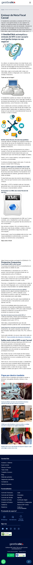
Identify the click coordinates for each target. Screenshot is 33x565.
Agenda (19, 497)
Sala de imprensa (6, 484)
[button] (3, 561)
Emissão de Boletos (7, 502)
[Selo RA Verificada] (20, 555)
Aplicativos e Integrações (24, 502)
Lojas (18, 492)
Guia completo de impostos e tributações (19, 337)
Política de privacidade (12, 551)
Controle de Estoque (7, 495)
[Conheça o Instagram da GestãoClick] (2, 528)
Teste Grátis (4, 470)
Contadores (4, 482)
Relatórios (4, 507)
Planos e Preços (6, 467)
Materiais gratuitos (6, 477)
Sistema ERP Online (23, 504)
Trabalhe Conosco (6, 472)
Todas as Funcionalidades (21, 507)
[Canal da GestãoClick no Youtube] (6, 528)
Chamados (20, 495)
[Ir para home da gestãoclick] (8, 2)
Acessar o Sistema (6, 462)
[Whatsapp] (18, 528)
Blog (2, 474)
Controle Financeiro (7, 492)
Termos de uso (22, 551)
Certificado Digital (22, 500)
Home (2, 9)
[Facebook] (10, 528)
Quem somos (5, 465)
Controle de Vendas (7, 497)
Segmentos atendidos (7, 479)
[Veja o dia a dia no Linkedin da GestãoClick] (14, 528)
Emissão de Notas (6, 500)
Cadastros (4, 504)
